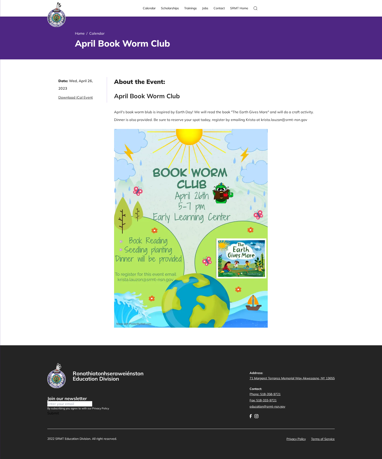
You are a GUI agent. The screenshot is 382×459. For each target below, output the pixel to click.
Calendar (149, 8)
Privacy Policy (296, 439)
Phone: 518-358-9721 (265, 394)
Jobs (205, 8)
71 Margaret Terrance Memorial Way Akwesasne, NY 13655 (292, 378)
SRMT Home (239, 8)
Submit (53, 413)
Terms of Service (323, 439)
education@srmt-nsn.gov (267, 406)
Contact (219, 8)
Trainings (190, 8)
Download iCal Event (75, 97)
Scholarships (170, 8)
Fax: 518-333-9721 (263, 400)
